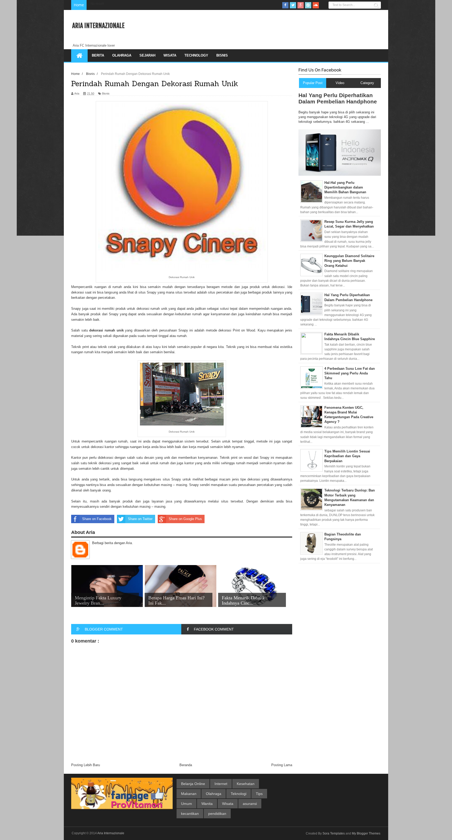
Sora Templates (334, 833)
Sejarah (147, 55)
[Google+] (300, 5)
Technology (196, 55)
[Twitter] (293, 5)
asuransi (250, 804)
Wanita (207, 804)
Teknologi (238, 794)
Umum (186, 804)
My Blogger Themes (366, 833)
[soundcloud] (316, 5)
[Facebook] (285, 5)
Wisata (169, 55)
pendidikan (217, 813)
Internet (220, 784)
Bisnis (222, 55)
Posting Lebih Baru (85, 765)
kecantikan (190, 813)
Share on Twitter (140, 519)
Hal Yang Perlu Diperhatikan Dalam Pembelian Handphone (337, 98)
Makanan (188, 794)
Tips (259, 794)
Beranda (185, 765)
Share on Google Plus (185, 519)
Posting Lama (281, 765)
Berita (98, 55)
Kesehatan (246, 784)
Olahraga (121, 55)
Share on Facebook (97, 519)
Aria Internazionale (98, 26)
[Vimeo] (308, 5)
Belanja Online (193, 784)
